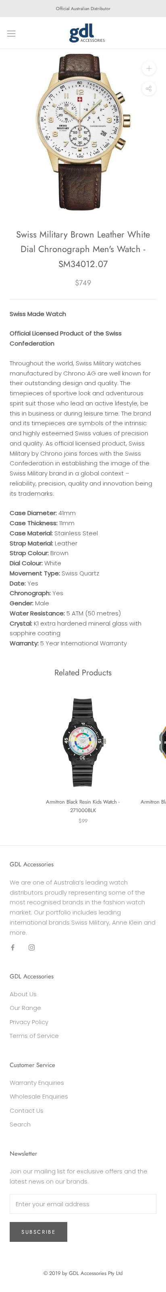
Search (20, 1124)
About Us (23, 994)
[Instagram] (32, 947)
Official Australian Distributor (83, 8)
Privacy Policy (29, 1022)
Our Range (25, 1007)
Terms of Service (34, 1035)
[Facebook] (13, 947)
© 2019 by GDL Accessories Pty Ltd (83, 1273)
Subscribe (38, 1232)
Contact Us (27, 1110)
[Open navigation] (11, 33)
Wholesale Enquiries (39, 1096)
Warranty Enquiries (37, 1082)
